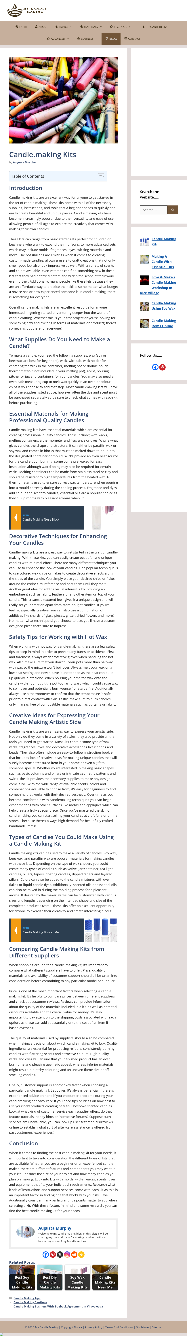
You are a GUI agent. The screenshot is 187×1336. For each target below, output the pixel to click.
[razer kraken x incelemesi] (93, 1334)
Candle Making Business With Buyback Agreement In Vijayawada (58, 1306)
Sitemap (157, 1327)
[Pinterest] (53, 1254)
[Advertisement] (113, 9)
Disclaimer (142, 1327)
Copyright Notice (71, 1327)
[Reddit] (74, 1254)
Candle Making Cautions (30, 1302)
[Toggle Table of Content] (99, 176)
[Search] (172, 209)
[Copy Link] (81, 1254)
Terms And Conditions (119, 1327)
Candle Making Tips (27, 1298)
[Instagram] (67, 1254)
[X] (60, 1254)
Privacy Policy (93, 1327)
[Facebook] (46, 1254)
